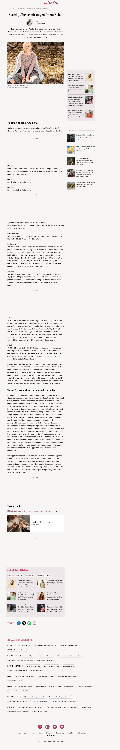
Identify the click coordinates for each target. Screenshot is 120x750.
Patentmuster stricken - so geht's (18, 711)
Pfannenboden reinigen (25, 686)
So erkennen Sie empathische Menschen (64, 701)
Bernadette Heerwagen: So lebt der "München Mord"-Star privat (85, 137)
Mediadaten (70, 733)
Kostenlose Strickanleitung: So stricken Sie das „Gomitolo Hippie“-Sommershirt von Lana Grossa (26, 608)
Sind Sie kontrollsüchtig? (41, 701)
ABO (34, 733)
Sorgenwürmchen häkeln (39, 711)
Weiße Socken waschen (65, 686)
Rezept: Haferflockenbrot (33, 666)
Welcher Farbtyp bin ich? (46, 676)
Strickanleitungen (44, 575)
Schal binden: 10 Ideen (15, 680)
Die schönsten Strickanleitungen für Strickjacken (62, 707)
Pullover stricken (15, 575)
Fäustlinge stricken (86, 707)
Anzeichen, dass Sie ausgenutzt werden (33, 697)
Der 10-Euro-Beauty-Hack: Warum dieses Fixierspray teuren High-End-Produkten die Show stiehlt (85, 161)
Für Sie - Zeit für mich (51, 2)
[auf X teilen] (24, 623)
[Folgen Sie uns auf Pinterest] (55, 727)
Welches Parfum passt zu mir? (17, 650)
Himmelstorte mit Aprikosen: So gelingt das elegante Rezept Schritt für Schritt (85, 149)
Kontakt (41, 733)
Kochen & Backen (15, 666)
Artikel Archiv (51, 735)
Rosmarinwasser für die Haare (45, 686)
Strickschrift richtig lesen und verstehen (43, 523)
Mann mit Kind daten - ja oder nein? (19, 701)
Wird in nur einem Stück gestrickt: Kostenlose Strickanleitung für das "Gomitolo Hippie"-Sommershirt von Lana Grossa (75, 101)
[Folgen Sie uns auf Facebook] (40, 727)
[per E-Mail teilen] (34, 623)
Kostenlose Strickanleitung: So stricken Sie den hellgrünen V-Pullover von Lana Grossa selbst (26, 596)
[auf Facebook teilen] (19, 623)
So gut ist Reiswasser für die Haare (45, 645)
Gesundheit (12, 656)
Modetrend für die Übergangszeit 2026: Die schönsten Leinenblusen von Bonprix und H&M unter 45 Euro (85, 173)
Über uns (27, 733)
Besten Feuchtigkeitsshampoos (69, 645)
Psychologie (12, 697)
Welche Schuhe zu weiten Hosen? (25, 676)
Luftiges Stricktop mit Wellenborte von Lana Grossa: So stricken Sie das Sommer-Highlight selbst (55, 596)
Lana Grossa (29, 575)
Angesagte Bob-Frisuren (24, 645)
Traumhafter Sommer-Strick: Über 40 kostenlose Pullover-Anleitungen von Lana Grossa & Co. (26, 584)
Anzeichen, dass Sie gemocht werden (60, 697)
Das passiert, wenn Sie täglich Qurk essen (20, 660)
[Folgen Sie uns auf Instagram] (47, 727)
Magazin (18, 733)
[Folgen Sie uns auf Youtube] (62, 727)
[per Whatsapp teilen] (29, 623)
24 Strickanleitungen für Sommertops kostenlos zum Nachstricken (55, 583)
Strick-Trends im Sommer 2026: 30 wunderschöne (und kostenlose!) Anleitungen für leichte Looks (76, 114)
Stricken (11, 707)
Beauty (10, 645)
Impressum (49, 733)
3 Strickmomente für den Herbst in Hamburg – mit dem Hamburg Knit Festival (85, 185)
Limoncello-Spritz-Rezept (51, 666)
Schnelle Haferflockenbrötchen (17, 670)
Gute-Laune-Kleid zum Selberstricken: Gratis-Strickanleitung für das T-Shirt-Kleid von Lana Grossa (55, 608)
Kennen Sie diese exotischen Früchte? (19, 691)
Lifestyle (11, 686)
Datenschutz (60, 733)
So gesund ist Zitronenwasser (46, 660)
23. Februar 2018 (40, 23)
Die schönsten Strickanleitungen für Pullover (31, 707)
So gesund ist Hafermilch (47, 656)
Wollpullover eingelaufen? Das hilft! (68, 676)
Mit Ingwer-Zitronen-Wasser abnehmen (70, 656)
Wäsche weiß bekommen (84, 686)
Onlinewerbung (81, 733)
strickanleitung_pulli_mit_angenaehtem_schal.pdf (28, 511)
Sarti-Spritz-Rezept (68, 666)
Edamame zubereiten (37, 670)
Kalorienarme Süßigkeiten (28, 656)
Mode (9, 676)
